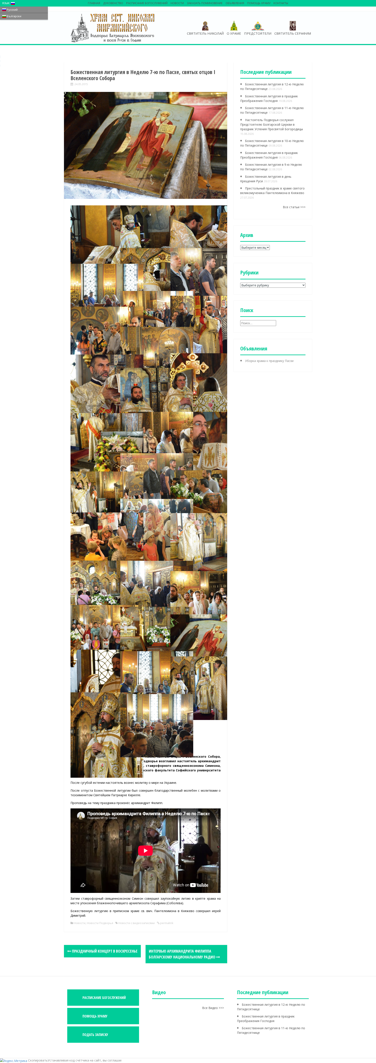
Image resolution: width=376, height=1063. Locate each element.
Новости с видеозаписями (136, 923)
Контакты (281, 3)
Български (13, 16)
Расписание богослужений (147, 3)
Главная (94, 3)
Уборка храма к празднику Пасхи (269, 361)
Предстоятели (257, 33)
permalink (166, 923)
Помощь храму (258, 3)
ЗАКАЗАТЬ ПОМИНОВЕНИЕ (205, 3)
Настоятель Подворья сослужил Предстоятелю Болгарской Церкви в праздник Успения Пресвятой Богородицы (271, 124)
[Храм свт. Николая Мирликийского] (113, 27)
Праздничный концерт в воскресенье (104, 951)
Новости (177, 3)
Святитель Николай (205, 33)
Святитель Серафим (292, 33)
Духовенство (113, 3)
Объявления (235, 3)
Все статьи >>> (294, 207)
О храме (234, 33)
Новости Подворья (100, 923)
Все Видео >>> (213, 1008)
